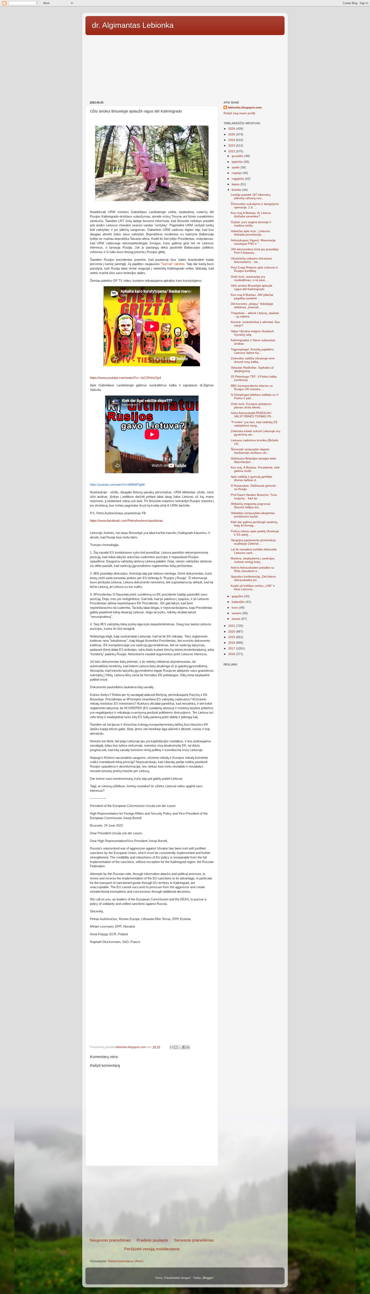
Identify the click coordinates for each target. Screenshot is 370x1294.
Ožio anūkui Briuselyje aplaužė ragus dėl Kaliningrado (251, 287)
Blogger (208, 1277)
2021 (232, 625)
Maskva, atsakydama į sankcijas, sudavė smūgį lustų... (253, 560)
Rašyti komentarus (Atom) (125, 1261)
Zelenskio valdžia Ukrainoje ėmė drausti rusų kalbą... (253, 360)
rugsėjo (237, 173)
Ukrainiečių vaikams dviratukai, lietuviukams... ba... (252, 260)
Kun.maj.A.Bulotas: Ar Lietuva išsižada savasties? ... (251, 214)
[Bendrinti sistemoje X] (180, 1047)
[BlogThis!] (176, 1047)
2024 (232, 140)
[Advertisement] (185, 66)
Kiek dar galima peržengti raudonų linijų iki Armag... (254, 523)
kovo (235, 607)
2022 (232, 151)
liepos (236, 184)
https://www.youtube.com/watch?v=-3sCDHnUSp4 (125, 377)
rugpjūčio (238, 178)
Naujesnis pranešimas (110, 1240)
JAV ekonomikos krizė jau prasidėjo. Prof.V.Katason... (255, 251)
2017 (232, 648)
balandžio (239, 601)
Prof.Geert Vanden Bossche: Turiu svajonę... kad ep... (254, 496)
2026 (232, 128)
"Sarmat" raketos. (173, 264)
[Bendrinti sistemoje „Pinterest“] (188, 1047)
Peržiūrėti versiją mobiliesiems (152, 1249)
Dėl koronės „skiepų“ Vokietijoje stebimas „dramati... (252, 305)
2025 (232, 134)
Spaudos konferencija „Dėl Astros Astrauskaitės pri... (253, 578)
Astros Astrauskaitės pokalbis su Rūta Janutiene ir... (252, 569)
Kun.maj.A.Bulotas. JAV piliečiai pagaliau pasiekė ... (252, 296)
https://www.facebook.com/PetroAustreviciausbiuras (126, 520)
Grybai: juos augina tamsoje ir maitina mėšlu (251, 224)
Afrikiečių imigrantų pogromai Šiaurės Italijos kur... (250, 505)
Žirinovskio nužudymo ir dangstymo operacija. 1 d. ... (255, 205)
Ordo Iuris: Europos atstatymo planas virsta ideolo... (251, 405)
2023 (232, 145)
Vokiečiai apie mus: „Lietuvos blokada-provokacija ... (250, 233)
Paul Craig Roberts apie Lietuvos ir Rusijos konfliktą (254, 269)
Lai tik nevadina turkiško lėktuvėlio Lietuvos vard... (254, 551)
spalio (236, 167)
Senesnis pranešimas (194, 1240)
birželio (237, 189)
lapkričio (238, 161)
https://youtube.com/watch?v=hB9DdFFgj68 (117, 484)
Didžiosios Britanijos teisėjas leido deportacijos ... (253, 460)
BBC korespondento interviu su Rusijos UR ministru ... (252, 387)
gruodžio (238, 156)
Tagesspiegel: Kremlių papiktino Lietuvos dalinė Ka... (252, 351)
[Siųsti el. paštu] (172, 1047)
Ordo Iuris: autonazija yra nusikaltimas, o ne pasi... (249, 278)
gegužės (238, 596)
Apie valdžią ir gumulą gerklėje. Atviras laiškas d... (252, 478)
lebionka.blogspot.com (245, 107)
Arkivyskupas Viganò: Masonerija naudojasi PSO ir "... (253, 242)
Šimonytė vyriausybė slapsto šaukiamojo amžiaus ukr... (250, 451)
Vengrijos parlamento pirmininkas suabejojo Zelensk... (253, 542)
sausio (236, 618)
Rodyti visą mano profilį (239, 113)
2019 (232, 637)
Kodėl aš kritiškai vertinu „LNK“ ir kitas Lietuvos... (253, 587)
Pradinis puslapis (152, 1240)
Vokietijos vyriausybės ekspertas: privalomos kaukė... (253, 514)
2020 (232, 631)
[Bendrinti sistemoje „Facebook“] (184, 1047)
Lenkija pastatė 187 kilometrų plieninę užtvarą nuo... (251, 196)
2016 (232, 654)
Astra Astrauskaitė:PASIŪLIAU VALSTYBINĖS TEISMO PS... (252, 414)
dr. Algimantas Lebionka (133, 25)
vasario (237, 613)
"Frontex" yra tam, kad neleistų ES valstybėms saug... (254, 424)
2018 (232, 642)
